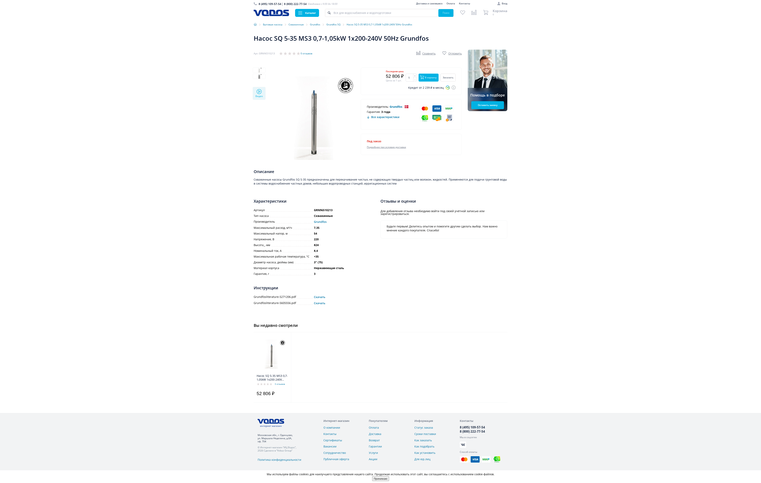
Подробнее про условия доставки (386, 147)
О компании (331, 427)
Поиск (446, 12)
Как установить (424, 453)
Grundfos (396, 107)
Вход (504, 3)
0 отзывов (306, 53)
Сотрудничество (334, 453)
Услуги (373, 453)
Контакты (464, 3)
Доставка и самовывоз (429, 3)
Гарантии (375, 446)
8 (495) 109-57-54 (270, 4)
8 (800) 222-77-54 (295, 4)
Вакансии (330, 446)
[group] (313, 118)
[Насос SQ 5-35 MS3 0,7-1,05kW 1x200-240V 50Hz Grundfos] (271, 354)
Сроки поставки (425, 434)
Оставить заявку (487, 105)
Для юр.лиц (422, 459)
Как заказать (423, 440)
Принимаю (380, 478)
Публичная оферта (336, 459)
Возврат (374, 440)
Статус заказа (423, 427)
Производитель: (378, 107)
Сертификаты (332, 440)
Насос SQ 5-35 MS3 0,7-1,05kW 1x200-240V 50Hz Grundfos (272, 378)
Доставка (375, 434)
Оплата (450, 3)
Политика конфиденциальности (279, 460)
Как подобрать (424, 446)
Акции (373, 459)
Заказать (448, 77)
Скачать (319, 297)
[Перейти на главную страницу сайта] (271, 15)
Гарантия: (373, 112)
